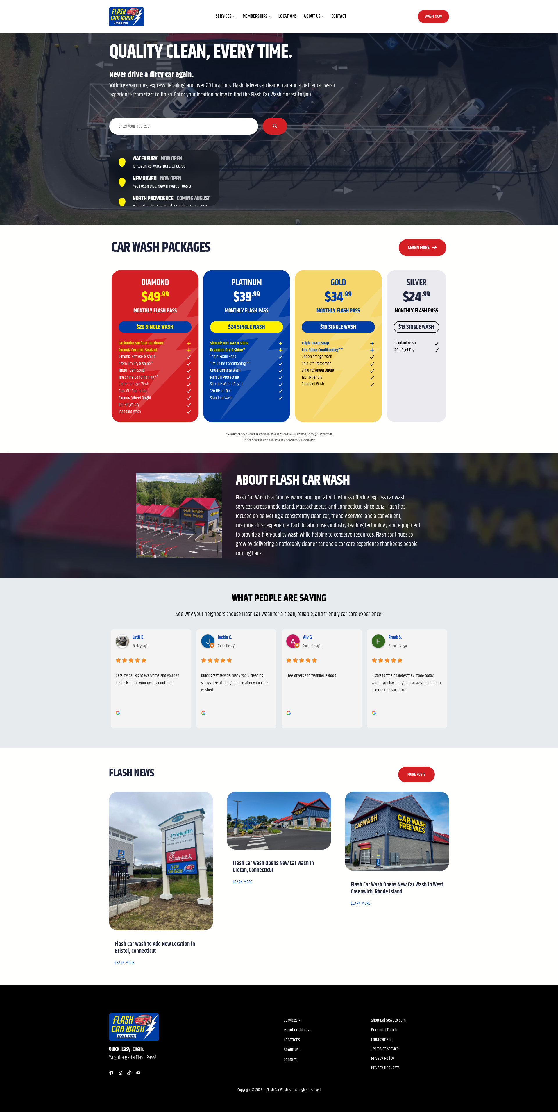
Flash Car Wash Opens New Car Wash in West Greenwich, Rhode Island (397, 888)
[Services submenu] (234, 16)
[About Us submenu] (323, 16)
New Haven (145, 178)
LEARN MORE (124, 962)
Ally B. (138, 637)
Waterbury (145, 158)
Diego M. (396, 637)
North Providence (153, 198)
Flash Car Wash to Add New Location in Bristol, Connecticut (155, 948)
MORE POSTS (416, 774)
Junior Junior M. (316, 637)
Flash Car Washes (279, 1090)
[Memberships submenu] (270, 16)
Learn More (419, 247)
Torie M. (225, 637)
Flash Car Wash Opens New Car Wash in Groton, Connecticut (273, 867)
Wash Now (433, 16)
